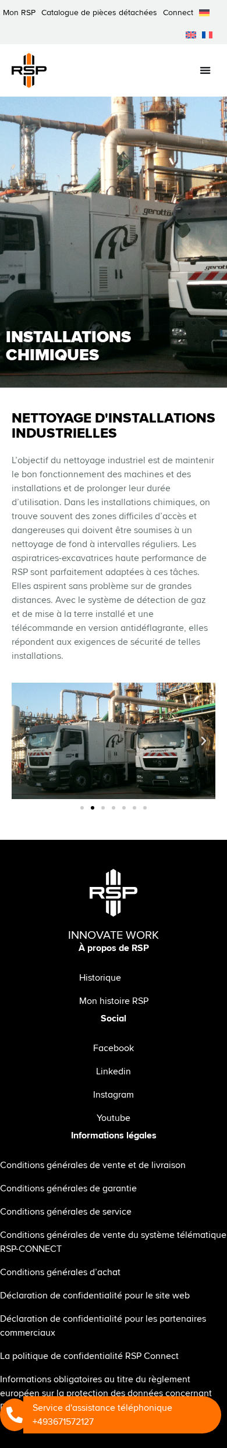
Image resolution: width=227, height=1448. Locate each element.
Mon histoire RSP (113, 1001)
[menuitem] (204, 13)
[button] (23, 741)
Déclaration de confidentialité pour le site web (95, 1295)
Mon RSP (19, 12)
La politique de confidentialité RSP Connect (89, 1356)
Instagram (113, 1095)
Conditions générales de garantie (68, 1188)
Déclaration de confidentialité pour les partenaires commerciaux (103, 1326)
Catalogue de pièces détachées (99, 12)
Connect (178, 12)
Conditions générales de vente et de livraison (93, 1165)
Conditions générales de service (66, 1212)
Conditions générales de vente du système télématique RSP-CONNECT (113, 1242)
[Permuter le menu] (205, 70)
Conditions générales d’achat (60, 1272)
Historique (100, 978)
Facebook (113, 1048)
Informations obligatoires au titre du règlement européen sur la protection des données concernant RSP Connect (106, 1393)
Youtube (113, 1118)
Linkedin (113, 1071)
